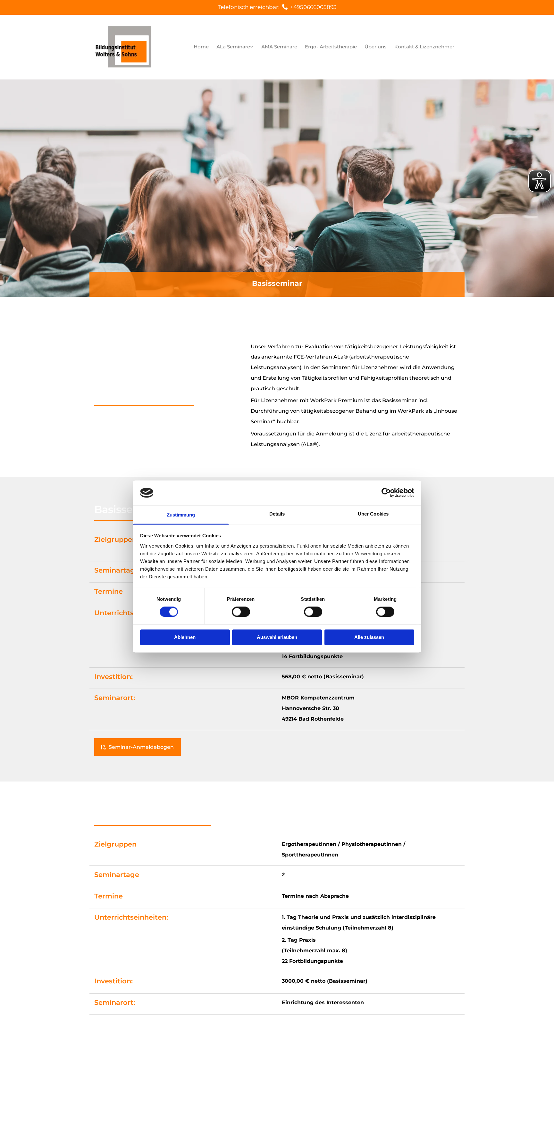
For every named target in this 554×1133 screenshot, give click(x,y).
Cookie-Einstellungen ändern (379, 1082)
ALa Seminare (233, 47)
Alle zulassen (369, 637)
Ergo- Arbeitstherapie (331, 47)
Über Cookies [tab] (373, 514)
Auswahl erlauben (277, 637)
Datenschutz (391, 1073)
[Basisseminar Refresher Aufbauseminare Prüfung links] (252, 47)
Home (201, 47)
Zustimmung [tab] (181, 514)
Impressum (358, 1073)
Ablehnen (185, 637)
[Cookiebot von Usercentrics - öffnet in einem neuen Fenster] (386, 493)
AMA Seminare (279, 47)
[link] (235, 47)
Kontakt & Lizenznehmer (424, 47)
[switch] (241, 612)
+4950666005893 (313, 7)
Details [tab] (277, 514)
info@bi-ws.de (254, 1091)
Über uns (376, 47)
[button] (137, 747)
